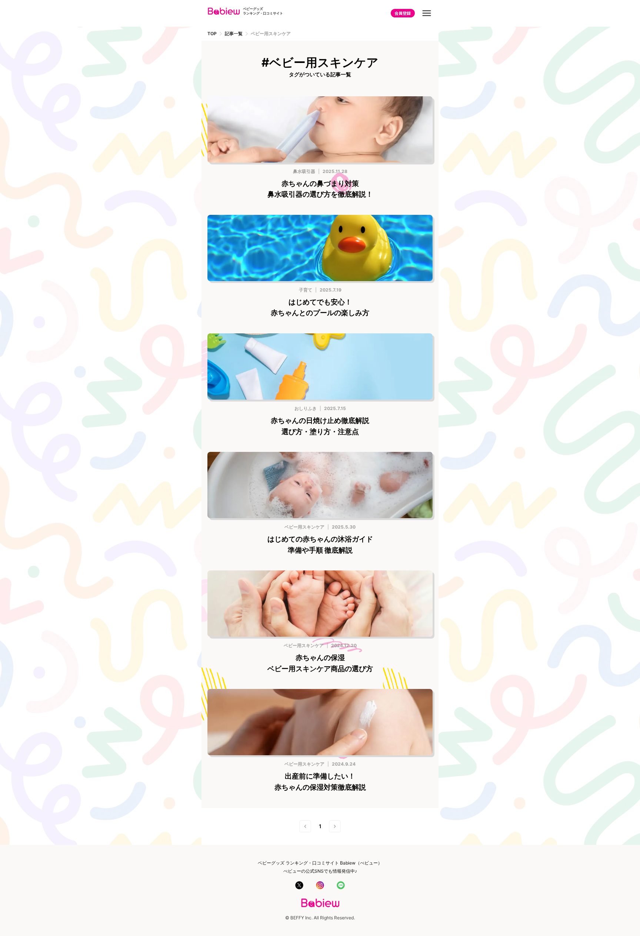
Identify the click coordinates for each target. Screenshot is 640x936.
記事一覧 (234, 33)
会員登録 (402, 13)
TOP (212, 33)
